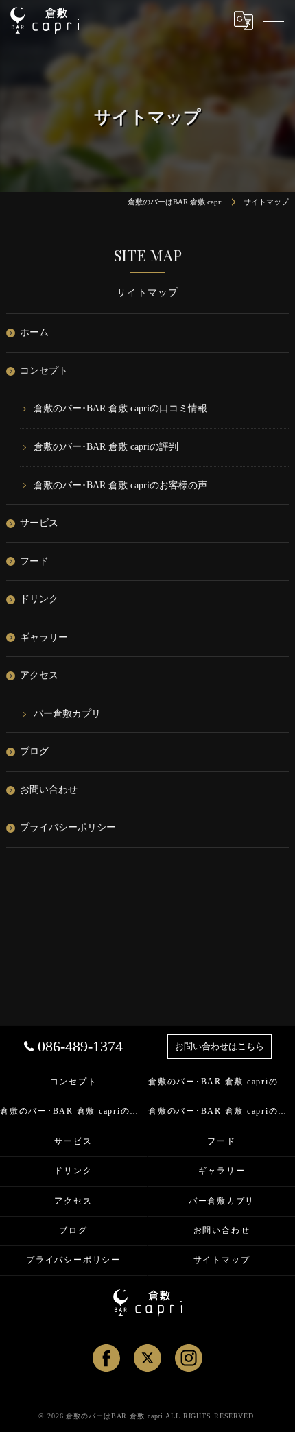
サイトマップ (221, 1260)
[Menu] (274, 20)
